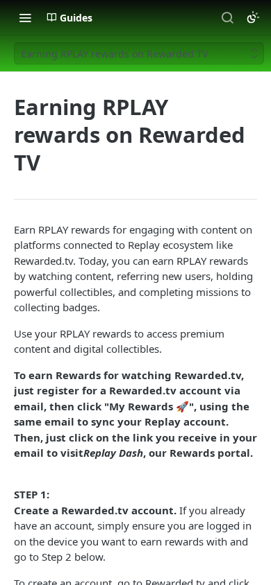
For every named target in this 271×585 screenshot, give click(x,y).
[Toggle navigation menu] (25, 17)
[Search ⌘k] (227, 17)
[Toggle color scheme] (253, 17)
